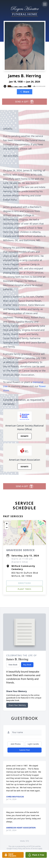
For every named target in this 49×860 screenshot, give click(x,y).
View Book (12, 664)
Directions (24, 583)
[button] (24, 530)
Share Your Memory (17, 705)
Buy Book (27, 664)
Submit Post (24, 750)
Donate (24, 436)
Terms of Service (32, 848)
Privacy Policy (17, 848)
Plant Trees (24, 589)
